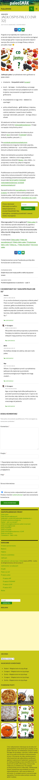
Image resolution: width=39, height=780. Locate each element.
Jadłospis (4, 14)
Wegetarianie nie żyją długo (19, 668)
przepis (27, 82)
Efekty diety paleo (19, 242)
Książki (3, 569)
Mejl (3, 475)
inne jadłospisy (20, 190)
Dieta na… (13, 245)
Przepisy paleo (5, 575)
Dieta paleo (31, 222)
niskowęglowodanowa (9, 183)
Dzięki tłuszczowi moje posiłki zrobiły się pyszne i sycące (17, 272)
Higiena (3, 552)
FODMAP (22, 135)
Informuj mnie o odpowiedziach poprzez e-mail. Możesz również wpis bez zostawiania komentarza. (19, 494)
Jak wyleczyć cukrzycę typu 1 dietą (12, 561)
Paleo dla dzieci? (24, 245)
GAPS (16, 180)
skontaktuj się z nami (28, 198)
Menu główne (36, 8)
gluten (21, 160)
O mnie (35, 750)
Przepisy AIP (7, 578)
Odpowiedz (9, 320)
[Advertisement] (19, 631)
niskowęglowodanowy (23, 125)
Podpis (3, 453)
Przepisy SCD (7, 587)
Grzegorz (12, 24)
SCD (8, 135)
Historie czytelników (7, 555)
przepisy (4, 193)
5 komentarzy (21, 24)
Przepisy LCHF (7, 584)
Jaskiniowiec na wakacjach (9, 566)
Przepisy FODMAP (9, 581)
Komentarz (5, 426)
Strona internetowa (7, 483)
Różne (3, 590)
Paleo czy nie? (5, 572)
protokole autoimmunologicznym (15, 142)
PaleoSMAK (6, 9)
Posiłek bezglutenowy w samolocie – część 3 (15, 281)
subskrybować (17, 495)
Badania (3, 549)
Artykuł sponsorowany (8, 546)
